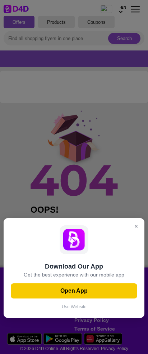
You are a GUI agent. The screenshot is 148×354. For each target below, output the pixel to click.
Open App (74, 291)
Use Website (74, 306)
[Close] (136, 226)
